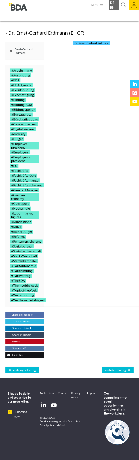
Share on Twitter (21, 321)
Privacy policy (76, 395)
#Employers (20, 152)
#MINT (16, 227)
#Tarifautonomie (23, 266)
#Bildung (18, 100)
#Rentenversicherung (26, 241)
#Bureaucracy (21, 114)
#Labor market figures (22, 215)
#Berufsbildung (22, 90)
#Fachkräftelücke (23, 176)
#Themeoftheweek (24, 286)
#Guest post (20, 204)
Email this (17, 355)
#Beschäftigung (22, 95)
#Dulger (17, 139)
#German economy (18, 197)
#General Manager (24, 190)
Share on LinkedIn (22, 328)
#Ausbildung (20, 75)
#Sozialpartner (22, 246)
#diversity (18, 134)
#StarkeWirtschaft (24, 256)
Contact (63, 393)
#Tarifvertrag (21, 276)
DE (112, 3)
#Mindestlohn (21, 222)
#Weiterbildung (22, 295)
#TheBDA (18, 281)
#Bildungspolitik (23, 110)
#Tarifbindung (22, 271)
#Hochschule (20, 209)
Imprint (91, 393)
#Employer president (19, 145)
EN (112, 7)
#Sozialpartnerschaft (26, 251)
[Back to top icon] (121, 452)
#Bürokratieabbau (24, 119)
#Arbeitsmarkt (21, 70)
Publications (47, 393)
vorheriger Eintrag (24, 370)
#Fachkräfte (19, 171)
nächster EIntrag (115, 370)
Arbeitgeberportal (134, 5)
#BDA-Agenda (21, 85)
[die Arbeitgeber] (27, 10)
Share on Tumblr (21, 334)
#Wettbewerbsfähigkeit (28, 300)
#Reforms (18, 237)
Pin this (16, 341)
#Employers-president (20, 159)
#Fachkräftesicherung (27, 185)
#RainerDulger (21, 232)
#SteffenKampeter (24, 261)
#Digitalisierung (23, 129)
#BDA (15, 80)
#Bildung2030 (21, 105)
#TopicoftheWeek (24, 290)
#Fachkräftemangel (25, 180)
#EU (14, 166)
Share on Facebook (22, 314)
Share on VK (19, 348)
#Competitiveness (24, 124)
